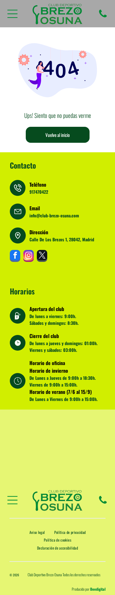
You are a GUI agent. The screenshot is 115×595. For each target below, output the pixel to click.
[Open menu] (12, 14)
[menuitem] (37, 532)
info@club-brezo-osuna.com (54, 215)
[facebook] (15, 256)
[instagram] (28, 256)
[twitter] (42, 256)
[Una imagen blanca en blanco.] (103, 17)
